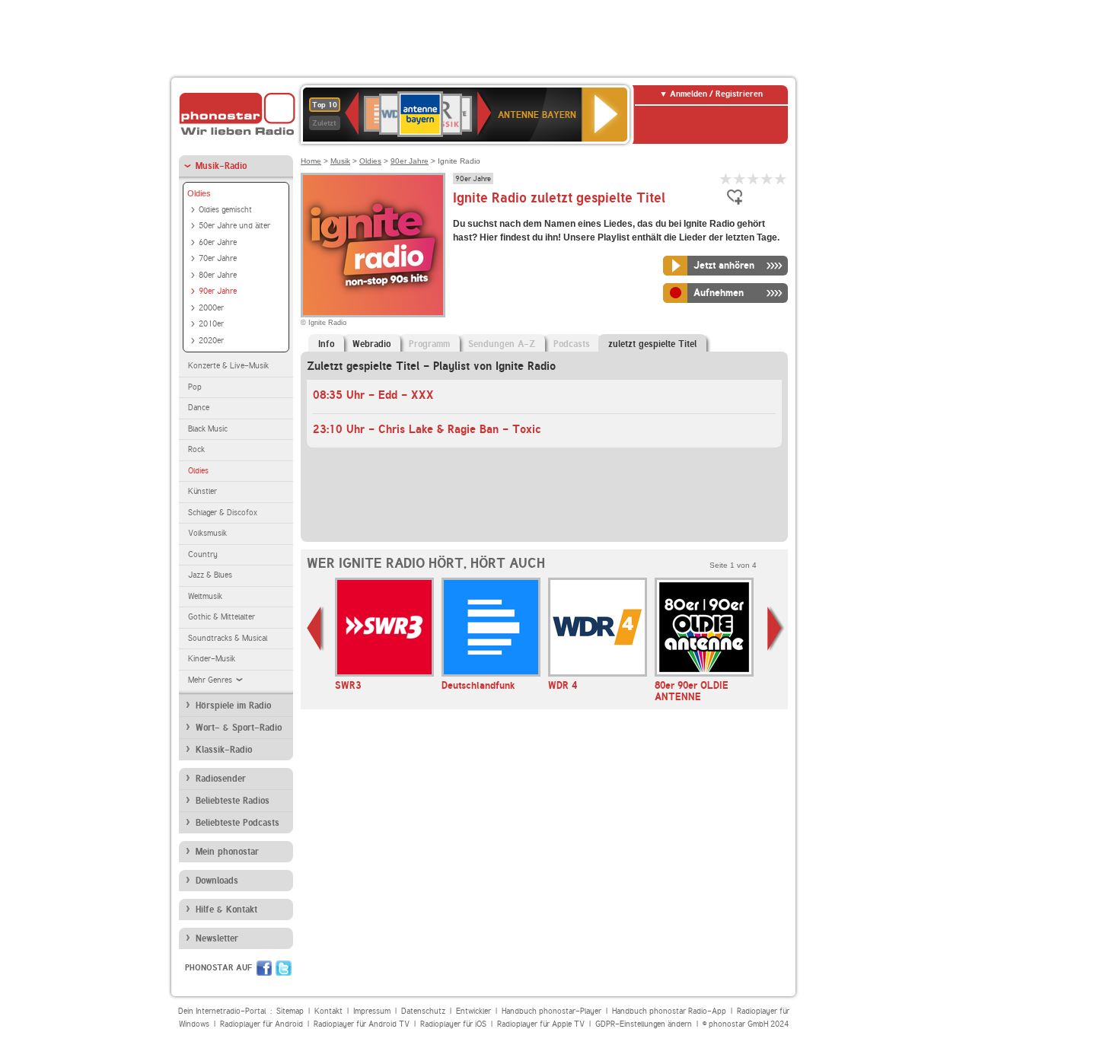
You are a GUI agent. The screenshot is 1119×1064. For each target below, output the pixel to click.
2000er (211, 308)
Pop (195, 387)
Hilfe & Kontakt (226, 909)
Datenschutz (423, 1011)
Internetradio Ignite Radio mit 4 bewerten (767, 178)
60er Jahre (218, 242)
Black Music (208, 429)
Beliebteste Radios (232, 800)
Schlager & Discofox (222, 513)
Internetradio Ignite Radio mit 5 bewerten (781, 178)
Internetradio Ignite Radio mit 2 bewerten (740, 178)
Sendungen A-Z (501, 344)
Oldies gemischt (225, 210)
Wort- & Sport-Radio (239, 727)
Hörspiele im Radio (233, 705)
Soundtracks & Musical (227, 638)
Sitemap (290, 1011)
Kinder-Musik (211, 659)
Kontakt (328, 1011)
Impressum (372, 1011)
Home (311, 161)
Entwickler (473, 1011)
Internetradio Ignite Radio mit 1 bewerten (726, 178)
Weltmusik (205, 596)
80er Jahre (218, 275)
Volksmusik (207, 533)
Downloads (217, 880)
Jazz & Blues (210, 575)
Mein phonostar (227, 851)
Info (326, 344)
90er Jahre (218, 291)
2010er (211, 324)
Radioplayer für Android (261, 1024)
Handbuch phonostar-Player (551, 1011)
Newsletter (217, 938)
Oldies (199, 193)
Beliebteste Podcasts (237, 822)
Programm (429, 344)
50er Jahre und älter (234, 226)
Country (203, 554)
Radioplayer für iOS (453, 1024)
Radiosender (221, 778)
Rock (196, 449)
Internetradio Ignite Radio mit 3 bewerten (753, 178)
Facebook (264, 968)
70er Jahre (218, 258)
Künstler (202, 491)
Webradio (371, 344)
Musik (340, 161)
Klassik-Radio (224, 749)
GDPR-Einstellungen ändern (643, 1024)
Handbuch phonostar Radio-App (669, 1011)
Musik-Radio (221, 166)
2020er (211, 341)
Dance (198, 408)
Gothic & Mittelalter (221, 617)
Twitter (284, 968)
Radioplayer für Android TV (362, 1024)
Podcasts (571, 344)
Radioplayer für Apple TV (541, 1024)
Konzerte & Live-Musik (228, 366)
